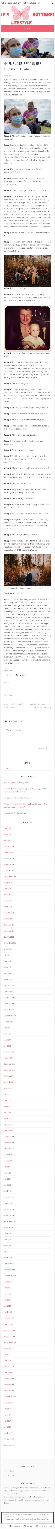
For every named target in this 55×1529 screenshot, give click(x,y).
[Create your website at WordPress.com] (27, 3)
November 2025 (9, 864)
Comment (40, 748)
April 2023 (7, 1046)
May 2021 (7, 1179)
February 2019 (9, 1318)
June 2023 (7, 1034)
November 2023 (9, 1003)
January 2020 (8, 1263)
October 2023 (9, 1009)
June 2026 (7, 828)
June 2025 (7, 888)
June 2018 (7, 1360)
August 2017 (8, 1403)
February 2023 (9, 1052)
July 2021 (7, 1167)
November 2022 (9, 1070)
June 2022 (7, 1100)
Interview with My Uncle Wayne (15, 813)
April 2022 (7, 1112)
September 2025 (10, 876)
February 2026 (9, 846)
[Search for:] (27, 768)
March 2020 (8, 1257)
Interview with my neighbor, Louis (16, 783)
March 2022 (8, 1118)
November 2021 (9, 1142)
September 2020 (10, 1221)
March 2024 (8, 979)
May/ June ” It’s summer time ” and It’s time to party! (40, 705)
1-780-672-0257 (9, 1476)
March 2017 (8, 1433)
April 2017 (7, 1427)
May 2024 (7, 967)
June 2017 (7, 1415)
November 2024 (9, 931)
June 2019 (7, 1294)
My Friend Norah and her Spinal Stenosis (14, 705)
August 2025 (8, 882)
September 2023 (10, 1015)
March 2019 (8, 1312)
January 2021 (8, 1203)
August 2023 (8, 1022)
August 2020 (8, 1227)
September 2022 (10, 1082)
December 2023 (9, 997)
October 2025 (9, 870)
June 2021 (7, 1173)
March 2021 (8, 1191)
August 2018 (8, 1348)
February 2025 (9, 913)
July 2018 (7, 1354)
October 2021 (9, 1149)
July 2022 (7, 1094)
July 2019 (7, 1288)
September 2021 (10, 1155)
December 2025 (9, 858)
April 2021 (7, 1185)
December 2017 (9, 1378)
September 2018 (10, 1342)
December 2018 (9, 1330)
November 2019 (9, 1269)
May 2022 (7, 1106)
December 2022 (9, 1064)
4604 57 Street (9, 1471)
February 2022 (9, 1124)
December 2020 (9, 1209)
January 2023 (8, 1058)
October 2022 (9, 1076)
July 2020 (7, 1233)
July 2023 (7, 1028)
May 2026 (7, 834)
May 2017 (7, 1421)
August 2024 (8, 949)
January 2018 (8, 1372)
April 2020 (7, 1251)
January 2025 (8, 919)
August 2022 (8, 1088)
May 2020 (7, 1245)
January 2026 (8, 852)
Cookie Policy (45, 1519)
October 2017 (9, 1391)
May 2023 (7, 1040)
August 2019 (8, 1282)
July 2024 (7, 955)
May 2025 (7, 894)
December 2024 (9, 925)
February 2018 (9, 1366)
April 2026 (7, 840)
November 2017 (9, 1384)
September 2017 (10, 1397)
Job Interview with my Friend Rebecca (17, 798)
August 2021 (8, 1161)
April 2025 (7, 900)
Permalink (7, 695)
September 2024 (10, 943)
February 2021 (9, 1197)
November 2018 (9, 1336)
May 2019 (7, 1300)
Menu (29, 28)
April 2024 (7, 973)
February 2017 (9, 1439)
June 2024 (7, 961)
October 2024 (9, 937)
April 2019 (7, 1306)
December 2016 (9, 1445)
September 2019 (10, 1276)
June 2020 (7, 1239)
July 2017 (7, 1409)
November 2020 (9, 1215)
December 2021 (9, 1136)
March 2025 (8, 907)
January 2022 (8, 1130)
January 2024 (8, 991)
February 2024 (9, 985)
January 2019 (8, 1324)
